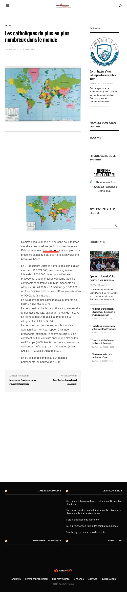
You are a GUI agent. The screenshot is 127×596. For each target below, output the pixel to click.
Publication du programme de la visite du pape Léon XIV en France (104, 327)
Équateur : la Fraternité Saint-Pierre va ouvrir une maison (102, 278)
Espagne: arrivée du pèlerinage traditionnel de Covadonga (103, 341)
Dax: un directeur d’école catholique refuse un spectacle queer (103, 75)
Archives (16, 579)
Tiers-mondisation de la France (82, 519)
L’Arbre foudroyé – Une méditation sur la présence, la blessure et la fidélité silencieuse (94, 512)
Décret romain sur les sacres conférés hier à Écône (102, 356)
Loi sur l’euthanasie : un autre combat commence (92, 525)
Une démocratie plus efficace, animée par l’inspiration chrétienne (94, 502)
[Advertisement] (51, 161)
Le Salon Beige (112, 490)
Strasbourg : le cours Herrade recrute (85, 532)
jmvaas (93, 83)
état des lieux (51, 250)
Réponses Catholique (47, 540)
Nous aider (110, 579)
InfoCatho (115, 540)
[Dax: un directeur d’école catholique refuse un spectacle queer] (104, 51)
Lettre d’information (36, 579)
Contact (92, 579)
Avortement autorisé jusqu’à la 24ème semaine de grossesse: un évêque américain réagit (103, 311)
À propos (79, 579)
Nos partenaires (60, 579)
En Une (8, 26)
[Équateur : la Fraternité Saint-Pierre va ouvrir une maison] (104, 261)
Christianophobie (49, 490)
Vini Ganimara (11, 49)
